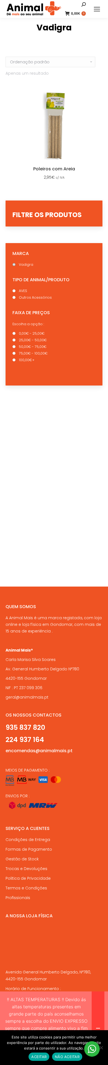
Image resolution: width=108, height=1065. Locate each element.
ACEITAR (39, 1056)
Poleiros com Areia (54, 169)
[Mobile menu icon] (96, 9)
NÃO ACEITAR (67, 1056)
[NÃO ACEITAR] (101, 1047)
